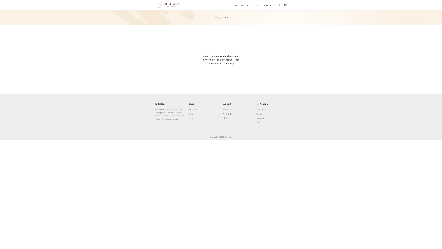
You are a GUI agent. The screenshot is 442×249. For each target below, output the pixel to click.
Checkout (193, 110)
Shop (191, 118)
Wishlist (226, 118)
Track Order (227, 114)
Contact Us (227, 110)
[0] (285, 5)
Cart (191, 114)
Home (216, 18)
